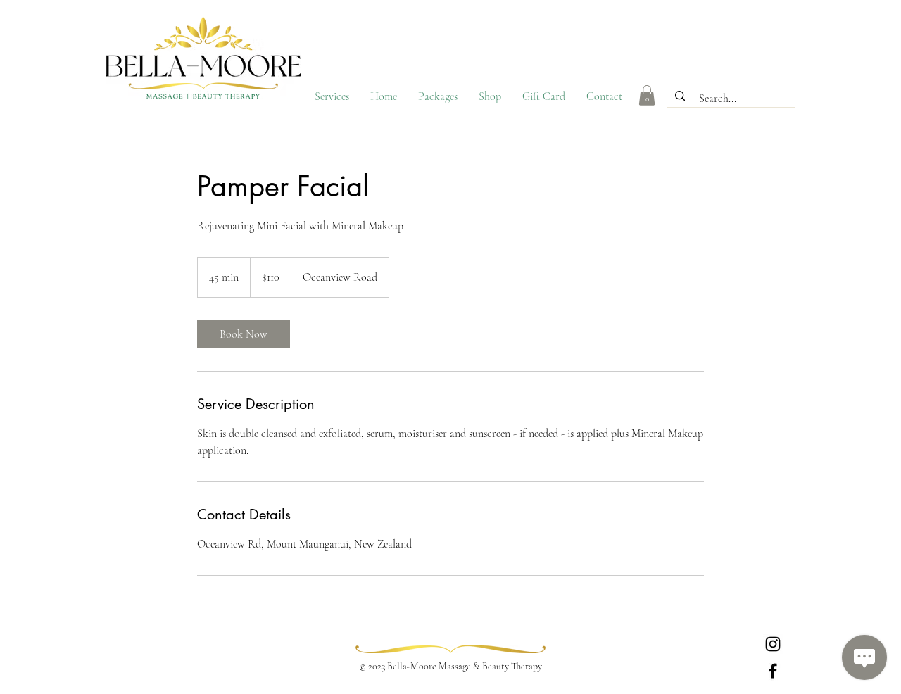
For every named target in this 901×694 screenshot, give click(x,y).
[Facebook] (773, 671)
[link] (243, 334)
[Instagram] (773, 644)
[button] (646, 95)
